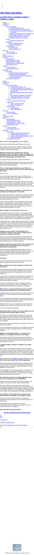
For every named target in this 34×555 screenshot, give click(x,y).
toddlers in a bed (17, 358)
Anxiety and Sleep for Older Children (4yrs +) (21, 75)
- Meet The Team (10, 119)
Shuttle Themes (11, 425)
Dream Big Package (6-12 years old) (18, 37)
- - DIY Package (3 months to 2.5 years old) (20, 95)
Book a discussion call (15, 44)
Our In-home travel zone (12, 68)
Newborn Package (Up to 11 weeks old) (19, 29)
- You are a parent (10, 112)
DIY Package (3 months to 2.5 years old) (19, 35)
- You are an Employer (12, 113)
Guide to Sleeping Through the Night (18, 73)
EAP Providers (10, 46)
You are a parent (10, 51)
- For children (9, 131)
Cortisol (2, 293)
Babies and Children (11, 26)
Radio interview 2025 (11, 64)
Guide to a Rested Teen (15, 77)
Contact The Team (11, 67)
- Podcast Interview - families (13, 121)
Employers (9, 42)
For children (9, 71)
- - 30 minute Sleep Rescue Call (17, 86)
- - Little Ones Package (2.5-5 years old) (19, 96)
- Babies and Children (11, 85)
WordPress (24, 425)
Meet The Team (10, 58)
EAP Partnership (13, 47)
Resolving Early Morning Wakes (17, 74)
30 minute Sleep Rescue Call (16, 28)
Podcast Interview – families (13, 61)
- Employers (9, 102)
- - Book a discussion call (15, 105)
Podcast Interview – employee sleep (15, 63)
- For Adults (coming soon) (13, 138)
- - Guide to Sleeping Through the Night (19, 133)
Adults (8, 39)
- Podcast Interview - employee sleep (15, 123)
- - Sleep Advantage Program (16, 103)
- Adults (8, 99)
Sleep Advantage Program (16, 43)
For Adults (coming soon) (12, 78)
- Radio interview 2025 (12, 124)
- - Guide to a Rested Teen (16, 137)
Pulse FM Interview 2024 (12, 60)
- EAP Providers (10, 106)
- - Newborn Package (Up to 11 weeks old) (20, 88)
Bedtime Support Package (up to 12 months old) (21, 33)
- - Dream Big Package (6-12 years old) (19, 98)
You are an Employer (11, 53)
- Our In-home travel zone (12, 129)
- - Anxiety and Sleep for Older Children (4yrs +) (21, 136)
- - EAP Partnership (14, 107)
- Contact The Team (11, 127)
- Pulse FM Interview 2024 (13, 120)
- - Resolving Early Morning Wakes (18, 134)
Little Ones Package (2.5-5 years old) (18, 36)
